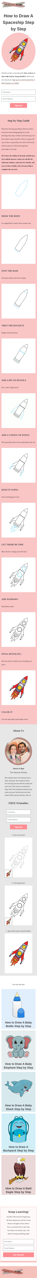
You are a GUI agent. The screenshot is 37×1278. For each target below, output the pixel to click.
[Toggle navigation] (32, 5)
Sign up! (18, 105)
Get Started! (18, 1255)
